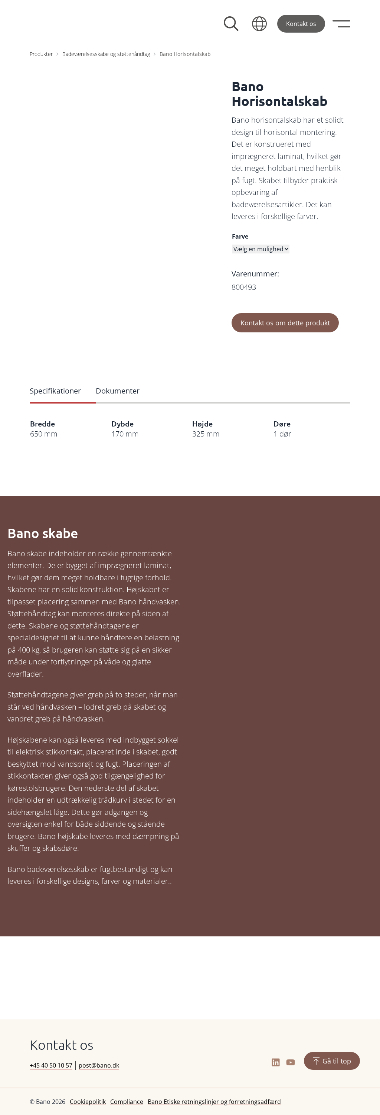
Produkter (41, 53)
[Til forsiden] (85, 24)
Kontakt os (301, 24)
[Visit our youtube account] (290, 1062)
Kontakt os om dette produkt (285, 322)
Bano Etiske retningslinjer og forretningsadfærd (214, 1102)
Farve (240, 236)
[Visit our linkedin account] (275, 1062)
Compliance (126, 1102)
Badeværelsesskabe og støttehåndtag (106, 53)
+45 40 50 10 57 (51, 1065)
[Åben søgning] (231, 24)
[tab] (63, 392)
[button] (259, 24)
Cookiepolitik (88, 1102)
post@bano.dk (99, 1065)
